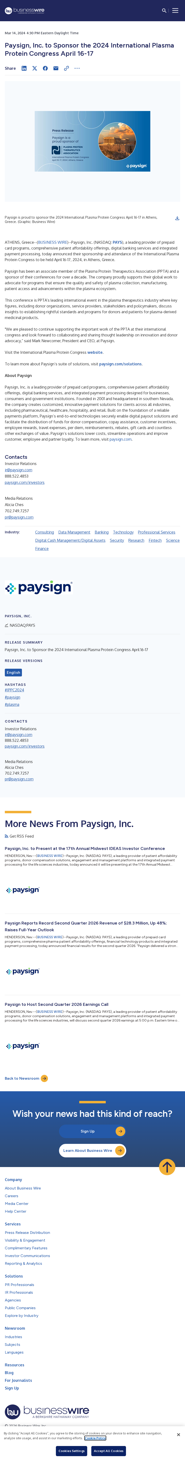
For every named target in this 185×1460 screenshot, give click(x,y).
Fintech (155, 540)
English (13, 672)
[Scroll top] (167, 1167)
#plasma (12, 704)
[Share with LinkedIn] (24, 68)
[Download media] (177, 218)
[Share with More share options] (77, 68)
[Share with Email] (56, 68)
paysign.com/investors (25, 482)
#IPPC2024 (14, 690)
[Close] (178, 1434)
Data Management (74, 532)
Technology (123, 532)
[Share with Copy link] (66, 68)
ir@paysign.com (18, 469)
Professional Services (156, 532)
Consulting (44, 532)
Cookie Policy (95, 1438)
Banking (102, 532)
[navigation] (175, 10)
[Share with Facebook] (45, 68)
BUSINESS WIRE (52, 242)
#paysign (12, 697)
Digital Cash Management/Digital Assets (70, 540)
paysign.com (121, 439)
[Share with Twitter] (35, 68)
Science (173, 540)
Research (136, 540)
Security (117, 540)
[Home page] (24, 10)
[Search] (164, 10)
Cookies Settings (72, 1451)
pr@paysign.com (19, 517)
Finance (42, 548)
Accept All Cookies (108, 1451)
